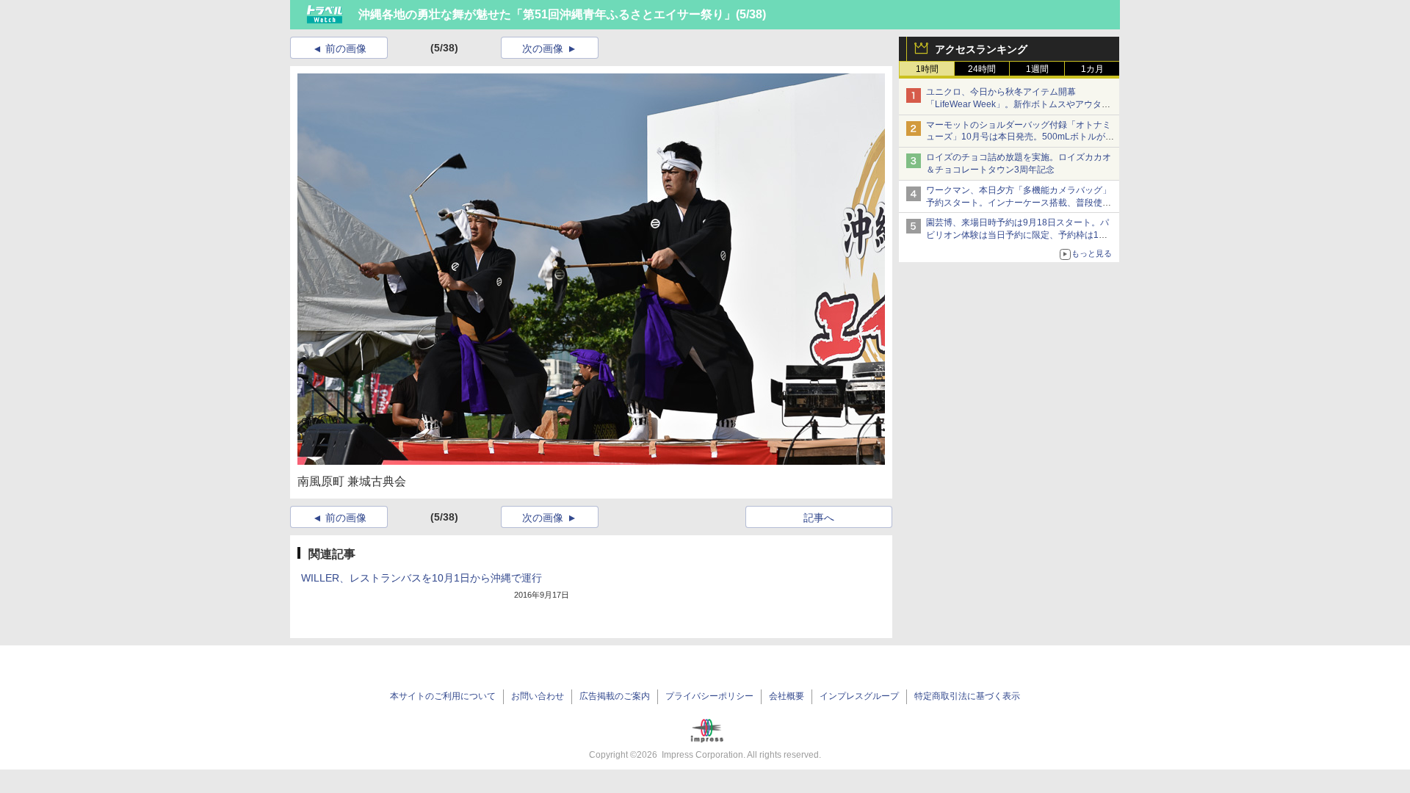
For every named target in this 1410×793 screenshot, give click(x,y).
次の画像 (542, 48)
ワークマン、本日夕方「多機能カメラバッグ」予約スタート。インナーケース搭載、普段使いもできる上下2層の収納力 (1018, 202)
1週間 (1037, 69)
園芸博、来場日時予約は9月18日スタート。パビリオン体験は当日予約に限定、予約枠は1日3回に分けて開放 (1019, 235)
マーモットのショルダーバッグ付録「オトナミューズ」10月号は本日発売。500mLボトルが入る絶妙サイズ (1020, 137)
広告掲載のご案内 (614, 696)
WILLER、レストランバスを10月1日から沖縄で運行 (421, 578)
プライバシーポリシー (709, 696)
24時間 (982, 69)
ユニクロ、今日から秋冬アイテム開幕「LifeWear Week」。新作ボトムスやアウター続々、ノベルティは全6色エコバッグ (1018, 104)
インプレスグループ (859, 696)
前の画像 (345, 48)
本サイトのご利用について (443, 696)
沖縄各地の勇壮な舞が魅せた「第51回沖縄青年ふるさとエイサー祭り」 (547, 14)
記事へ (818, 518)
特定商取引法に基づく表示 (967, 696)
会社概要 (786, 696)
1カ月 (1092, 69)
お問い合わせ (537, 696)
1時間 (927, 69)
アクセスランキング (981, 49)
